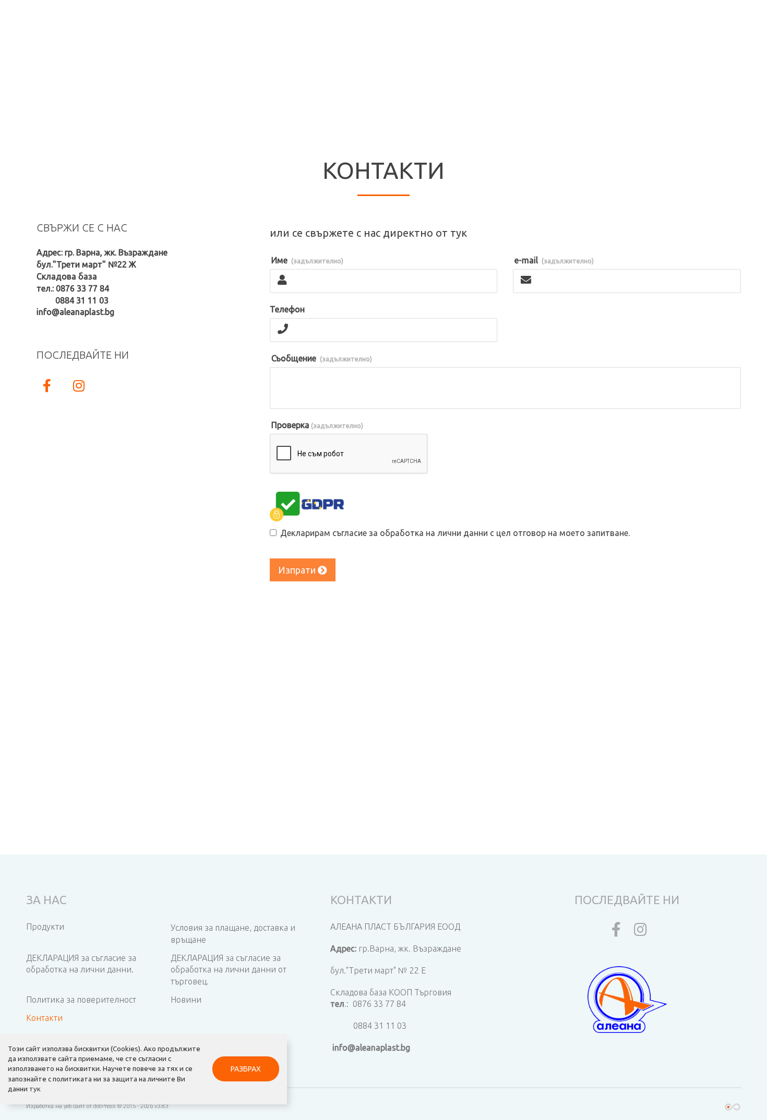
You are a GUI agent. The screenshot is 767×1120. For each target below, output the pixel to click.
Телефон (287, 309)
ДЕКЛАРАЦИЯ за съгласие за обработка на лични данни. (81, 964)
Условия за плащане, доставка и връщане (233, 933)
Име (307, 260)
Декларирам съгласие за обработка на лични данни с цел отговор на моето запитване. (455, 533)
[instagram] (640, 931)
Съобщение (321, 358)
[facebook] (613, 931)
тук (35, 1089)
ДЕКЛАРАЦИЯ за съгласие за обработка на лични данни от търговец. (228, 970)
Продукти (45, 926)
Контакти (44, 1017)
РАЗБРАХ (246, 1069)
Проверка (317, 425)
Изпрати (298, 570)
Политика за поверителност (81, 999)
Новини (186, 999)
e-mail (554, 260)
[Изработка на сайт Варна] (732, 1106)
